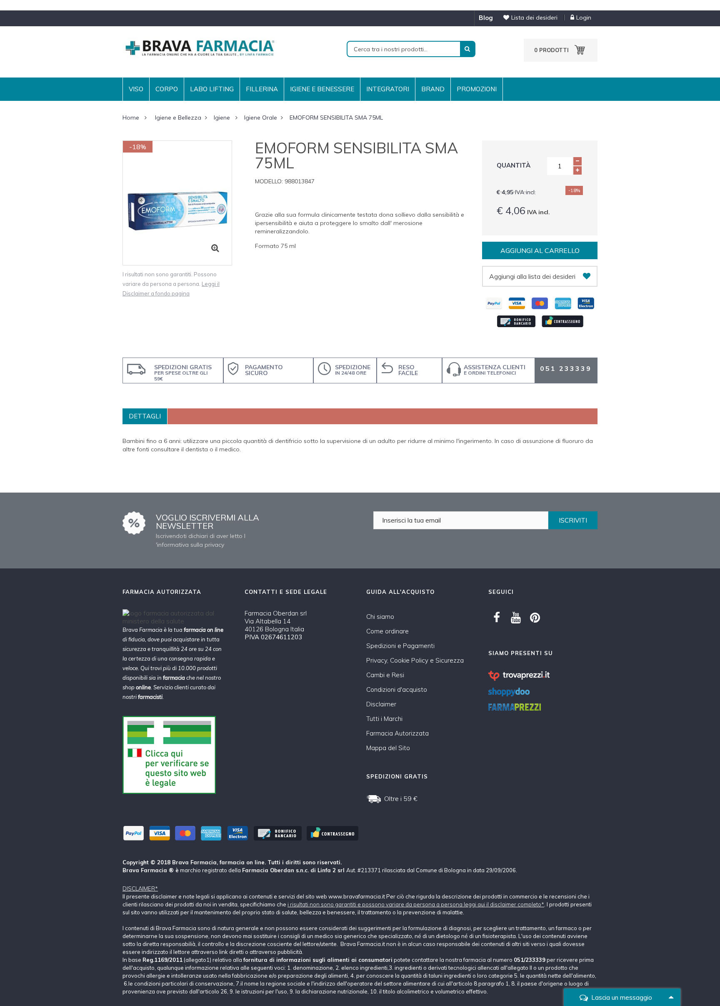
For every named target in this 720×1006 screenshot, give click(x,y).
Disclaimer (381, 704)
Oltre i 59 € (401, 798)
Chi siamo (380, 617)
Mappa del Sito (388, 748)
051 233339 (566, 368)
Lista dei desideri (534, 17)
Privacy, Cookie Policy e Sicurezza (415, 660)
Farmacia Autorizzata (397, 733)
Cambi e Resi (385, 675)
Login (583, 17)
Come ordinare (387, 631)
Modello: (269, 181)
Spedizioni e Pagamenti (400, 646)
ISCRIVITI (573, 520)
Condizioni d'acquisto (396, 689)
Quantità (513, 165)
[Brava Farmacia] (199, 47)
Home (130, 117)
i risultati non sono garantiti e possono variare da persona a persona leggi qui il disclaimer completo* (416, 904)
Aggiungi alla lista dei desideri (532, 276)
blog (486, 18)
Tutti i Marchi (384, 719)
